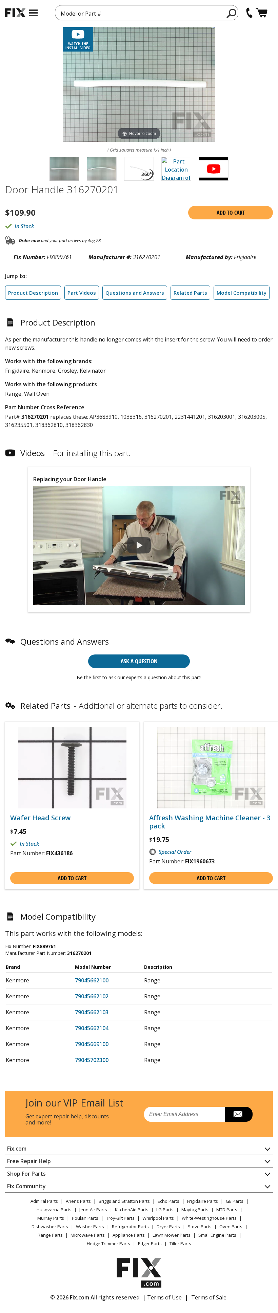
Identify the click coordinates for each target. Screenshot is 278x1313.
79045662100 (91, 980)
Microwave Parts (88, 1235)
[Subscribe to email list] (239, 1114)
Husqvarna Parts (54, 1210)
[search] (231, 13)
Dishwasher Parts (50, 1226)
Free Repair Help (29, 1161)
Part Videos (81, 292)
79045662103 (91, 1012)
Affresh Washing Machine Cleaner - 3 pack (209, 822)
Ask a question (139, 661)
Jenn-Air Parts (93, 1210)
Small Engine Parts (217, 1235)
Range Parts (50, 1235)
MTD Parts (226, 1210)
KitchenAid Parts (131, 1210)
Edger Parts (150, 1243)
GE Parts (234, 1201)
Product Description (33, 292)
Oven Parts (230, 1226)
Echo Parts (168, 1201)
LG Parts (165, 1210)
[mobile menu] (33, 13)
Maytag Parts (195, 1210)
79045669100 (91, 1044)
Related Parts (190, 292)
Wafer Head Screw (40, 818)
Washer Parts (90, 1226)
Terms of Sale (208, 1297)
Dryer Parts (168, 1226)
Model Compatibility (241, 292)
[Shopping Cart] (261, 13)
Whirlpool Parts (158, 1218)
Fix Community (26, 1186)
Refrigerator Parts (130, 1226)
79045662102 (91, 996)
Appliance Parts (129, 1235)
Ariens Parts (78, 1201)
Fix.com (16, 1148)
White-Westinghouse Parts (209, 1218)
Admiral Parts (44, 1201)
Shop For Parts (26, 1173)
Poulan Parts (85, 1218)
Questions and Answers (134, 292)
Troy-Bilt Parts (120, 1218)
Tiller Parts (180, 1243)
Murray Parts (50, 1218)
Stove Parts (200, 1226)
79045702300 (91, 1060)
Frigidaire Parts (202, 1201)
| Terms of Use (162, 1297)
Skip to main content (139, 4)
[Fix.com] (15, 12)
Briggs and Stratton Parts (124, 1201)
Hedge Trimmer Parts (108, 1243)
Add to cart (231, 212)
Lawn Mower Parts (172, 1235)
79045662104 (91, 1028)
